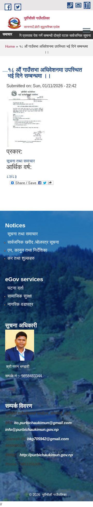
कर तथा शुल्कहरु (21, 258)
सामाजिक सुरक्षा (19, 296)
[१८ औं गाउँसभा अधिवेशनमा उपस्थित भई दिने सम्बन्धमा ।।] (28, 118)
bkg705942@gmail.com (48, 439)
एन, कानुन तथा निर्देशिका (27, 250)
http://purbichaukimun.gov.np (46, 455)
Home (10, 46)
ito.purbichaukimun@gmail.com (43, 423)
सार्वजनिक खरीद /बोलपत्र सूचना (33, 242)
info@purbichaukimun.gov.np (32, 429)
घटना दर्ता (15, 288)
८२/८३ (11, 176)
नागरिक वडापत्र (20, 304)
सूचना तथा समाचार (20, 161)
